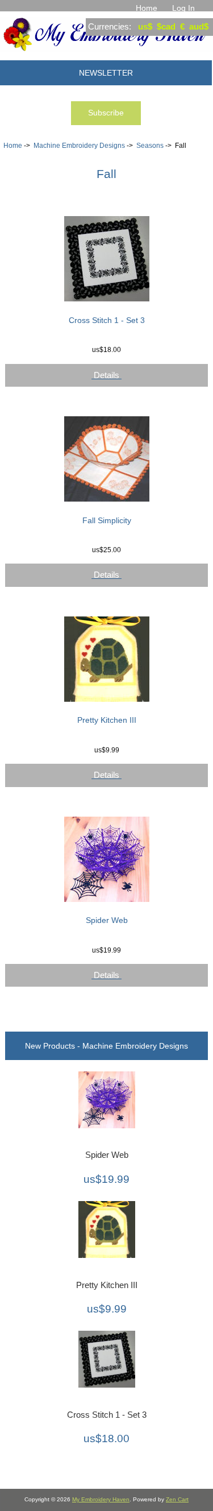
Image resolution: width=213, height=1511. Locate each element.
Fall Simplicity (106, 520)
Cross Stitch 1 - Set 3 (107, 320)
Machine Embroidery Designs (79, 145)
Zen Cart (177, 1499)
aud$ (198, 26)
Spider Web (107, 920)
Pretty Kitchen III (106, 720)
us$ (145, 26)
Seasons (150, 145)
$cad (166, 26)
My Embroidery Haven (101, 1499)
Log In (183, 8)
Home (146, 8)
